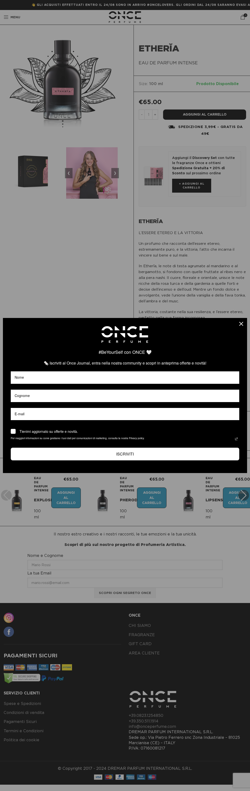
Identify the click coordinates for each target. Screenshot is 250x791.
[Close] (241, 324)
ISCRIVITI (125, 454)
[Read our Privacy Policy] (236, 439)
